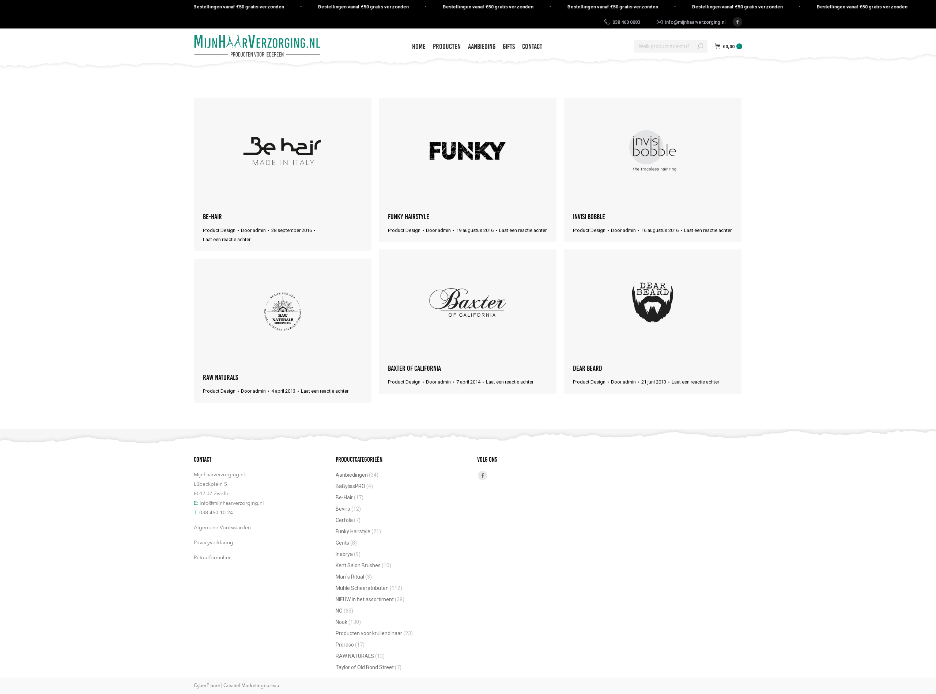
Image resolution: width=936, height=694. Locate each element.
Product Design (219, 230)
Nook (341, 622)
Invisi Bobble (589, 216)
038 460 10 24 (216, 512)
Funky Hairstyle (408, 216)
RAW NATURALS (355, 656)
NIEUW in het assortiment (365, 599)
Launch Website (448, 151)
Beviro (343, 509)
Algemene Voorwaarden (222, 527)
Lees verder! (302, 151)
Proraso (345, 645)
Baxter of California (414, 368)
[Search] (700, 46)
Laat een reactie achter (226, 239)
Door (253, 230)
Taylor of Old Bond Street (365, 667)
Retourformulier (212, 557)
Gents (342, 543)
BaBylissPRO (350, 486)
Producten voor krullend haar (369, 633)
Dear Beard (587, 368)
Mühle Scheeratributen (362, 588)
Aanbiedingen (352, 475)
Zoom (283, 151)
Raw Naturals (220, 377)
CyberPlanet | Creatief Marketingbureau (236, 685)
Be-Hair (212, 216)
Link (633, 302)
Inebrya (344, 554)
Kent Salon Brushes (358, 565)
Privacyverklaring (213, 542)
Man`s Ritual (350, 577)
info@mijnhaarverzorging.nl (232, 503)
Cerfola (344, 520)
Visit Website (263, 151)
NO (339, 611)
